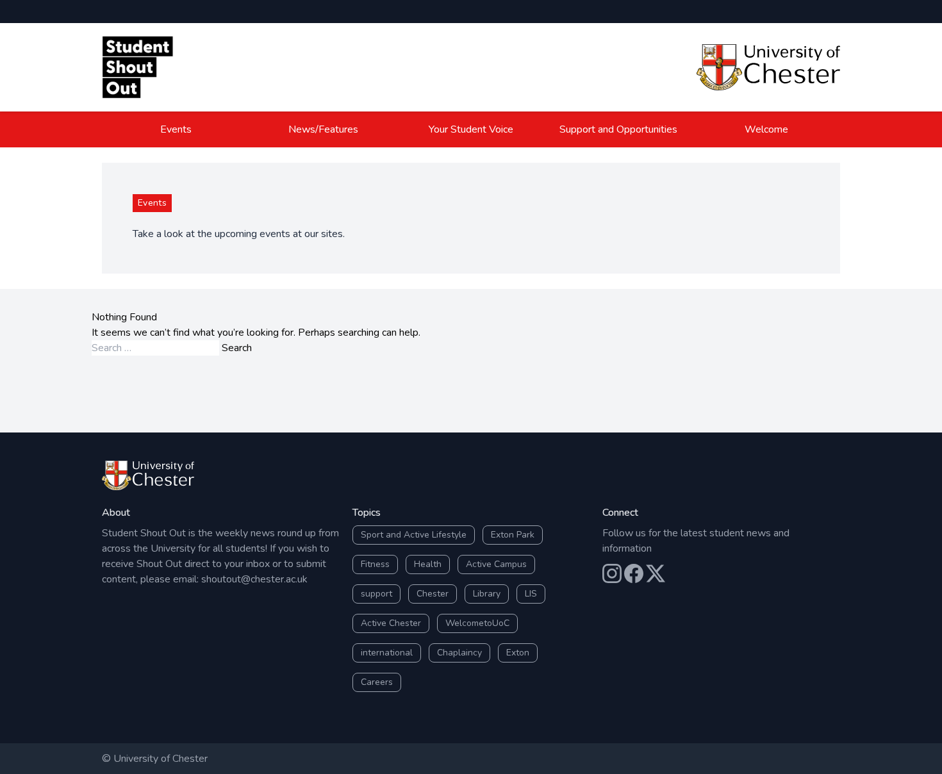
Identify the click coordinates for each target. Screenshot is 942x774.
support (376, 594)
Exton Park (512, 535)
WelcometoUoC (477, 623)
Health (428, 564)
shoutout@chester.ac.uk (254, 579)
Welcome (766, 129)
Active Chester (391, 623)
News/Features (323, 129)
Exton (517, 652)
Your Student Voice (471, 129)
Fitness (375, 564)
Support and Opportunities (618, 129)
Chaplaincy (459, 652)
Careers (377, 682)
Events (176, 129)
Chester (433, 594)
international (387, 652)
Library (486, 594)
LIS (531, 594)
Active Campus (496, 564)
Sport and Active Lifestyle (414, 535)
